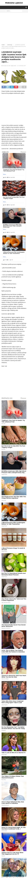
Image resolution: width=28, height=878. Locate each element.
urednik (14, 65)
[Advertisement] (14, 29)
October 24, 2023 (7, 65)
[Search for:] (14, 11)
